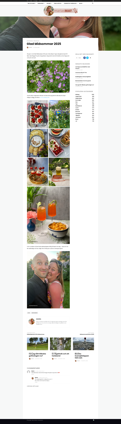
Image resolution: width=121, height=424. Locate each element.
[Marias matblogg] (60, 10)
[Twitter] (87, 58)
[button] (92, 3)
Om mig (40, 0)
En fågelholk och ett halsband (60, 355)
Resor (80, 3)
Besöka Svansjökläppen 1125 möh (82, 356)
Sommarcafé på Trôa (81, 72)
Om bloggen (35, 0)
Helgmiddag (30, 40)
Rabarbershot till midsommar (35, 334)
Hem (27, 0)
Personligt (36, 40)
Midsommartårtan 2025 (87, 334)
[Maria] (28, 47)
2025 (29, 312)
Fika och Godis (31, 3)
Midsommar (34, 312)
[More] (90, 58)
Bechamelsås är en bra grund (83, 80)
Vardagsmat (41, 3)
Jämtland (31, 352)
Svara (32, 374)
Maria (30, 47)
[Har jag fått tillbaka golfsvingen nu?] (37, 344)
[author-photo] (30, 359)
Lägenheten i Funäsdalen (70, 3)
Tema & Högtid (57, 3)
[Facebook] (84, 58)
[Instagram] (93, 1)
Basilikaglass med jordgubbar (83, 76)
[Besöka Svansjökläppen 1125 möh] (83, 344)
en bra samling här (44, 97)
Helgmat (49, 3)
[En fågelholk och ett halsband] (60, 344)
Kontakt (31, 0)
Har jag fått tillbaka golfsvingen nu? (84, 85)
